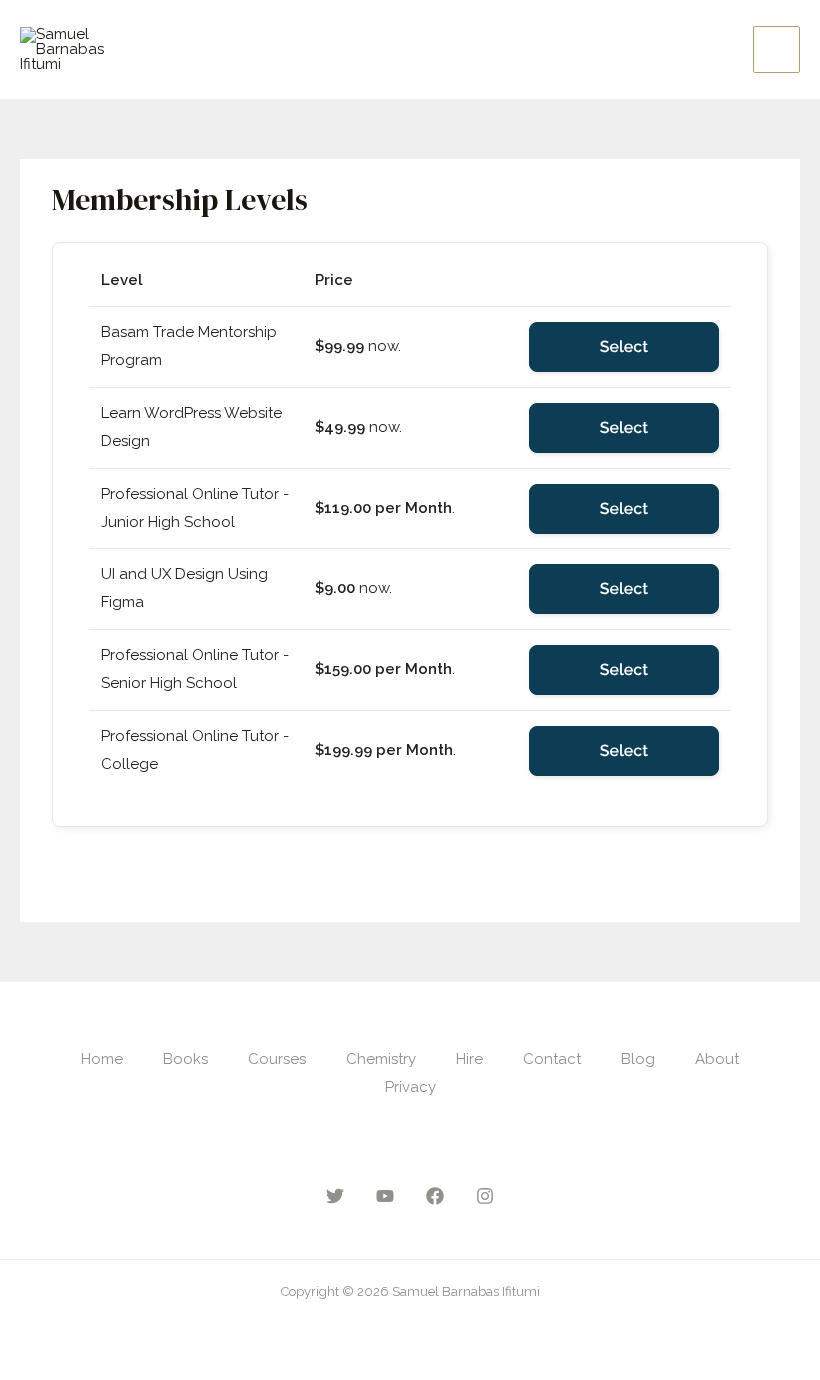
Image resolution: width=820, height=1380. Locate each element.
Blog (638, 1059)
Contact (552, 1059)
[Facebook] (435, 1196)
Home (102, 1059)
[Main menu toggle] (776, 49)
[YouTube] (385, 1196)
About (717, 1059)
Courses (277, 1059)
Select (624, 346)
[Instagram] (485, 1196)
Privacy (410, 1087)
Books (185, 1059)
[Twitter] (335, 1196)
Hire (469, 1059)
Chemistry (381, 1059)
